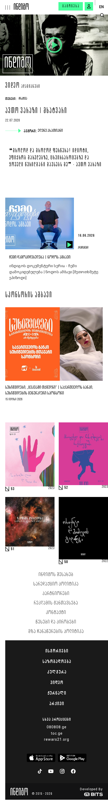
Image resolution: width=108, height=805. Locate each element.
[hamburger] (7, 5)
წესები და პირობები (56, 622)
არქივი (56, 703)
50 (66, 562)
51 (12, 549)
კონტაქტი (56, 612)
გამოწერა (71, 6)
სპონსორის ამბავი (28, 295)
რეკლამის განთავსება (56, 603)
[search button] (102, 15)
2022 (105, 561)
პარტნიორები (55, 593)
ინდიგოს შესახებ (56, 574)
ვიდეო (12, 86)
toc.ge (57, 733)
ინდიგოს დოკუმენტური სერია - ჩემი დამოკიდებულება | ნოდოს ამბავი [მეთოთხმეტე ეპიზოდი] (53, 272)
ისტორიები (56, 651)
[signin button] (89, 6)
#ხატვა (23, 99)
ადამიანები (30, 86)
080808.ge (57, 727)
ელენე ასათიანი (51, 131)
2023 (51, 488)
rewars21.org (56, 739)
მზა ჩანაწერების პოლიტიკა (56, 631)
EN (101, 7)
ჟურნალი (56, 693)
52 (66, 488)
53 (12, 489)
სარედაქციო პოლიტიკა (56, 584)
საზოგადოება (56, 661)
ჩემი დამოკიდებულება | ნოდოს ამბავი (40, 257)
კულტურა (56, 672)
